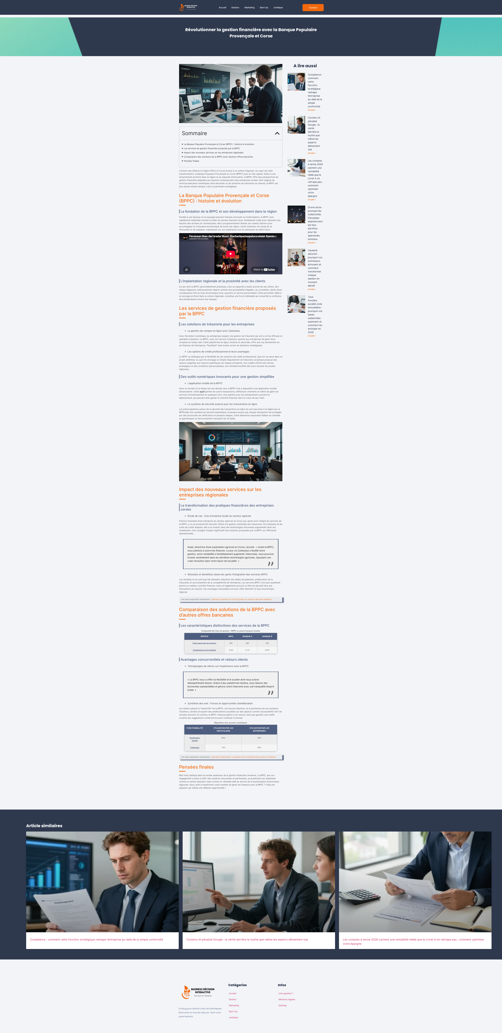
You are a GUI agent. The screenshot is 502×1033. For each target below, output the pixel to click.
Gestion (235, 7)
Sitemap (283, 1005)
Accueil (222, 7)
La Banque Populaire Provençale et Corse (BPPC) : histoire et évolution (219, 144)
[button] (277, 133)
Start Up (264, 7)
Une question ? (286, 993)
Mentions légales (287, 999)
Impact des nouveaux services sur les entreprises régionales (213, 152)
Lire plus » (312, 110)
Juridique (278, 7)
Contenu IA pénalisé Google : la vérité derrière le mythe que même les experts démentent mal (247, 939)
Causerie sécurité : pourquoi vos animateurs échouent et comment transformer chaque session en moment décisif (315, 268)
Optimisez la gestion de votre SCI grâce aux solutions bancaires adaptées (241, 599)
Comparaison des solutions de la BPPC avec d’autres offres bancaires (218, 156)
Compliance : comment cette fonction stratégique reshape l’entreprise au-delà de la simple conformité (96, 939)
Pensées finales (191, 161)
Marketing (249, 7)
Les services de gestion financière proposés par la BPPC (212, 148)
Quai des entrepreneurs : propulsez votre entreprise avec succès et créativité (243, 757)
